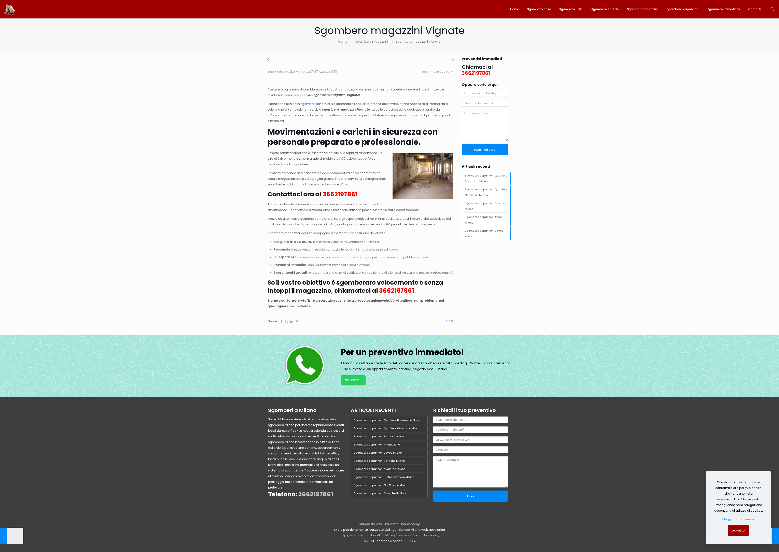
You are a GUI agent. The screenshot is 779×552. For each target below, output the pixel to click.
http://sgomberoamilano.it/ (361, 535)
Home (343, 41)
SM (296, 71)
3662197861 (340, 194)
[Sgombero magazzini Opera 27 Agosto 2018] (11, 536)
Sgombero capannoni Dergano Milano (379, 461)
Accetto (738, 530)
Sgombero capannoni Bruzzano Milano (486, 206)
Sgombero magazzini (371, 41)
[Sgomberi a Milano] (10, 9)
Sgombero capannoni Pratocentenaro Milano (384, 477)
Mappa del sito (370, 524)
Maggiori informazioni (738, 519)
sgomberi (308, 104)
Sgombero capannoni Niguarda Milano (380, 469)
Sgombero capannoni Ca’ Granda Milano (381, 485)
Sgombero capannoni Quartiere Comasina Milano (486, 192)
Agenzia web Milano (405, 529)
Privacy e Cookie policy (402, 524)
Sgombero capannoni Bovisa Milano (484, 233)
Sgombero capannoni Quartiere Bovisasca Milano (486, 178)
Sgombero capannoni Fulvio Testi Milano (380, 493)
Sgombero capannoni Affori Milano (483, 220)
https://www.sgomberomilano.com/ (412, 535)
